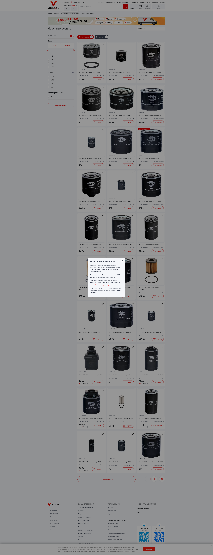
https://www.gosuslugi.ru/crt (104, 285)
